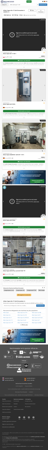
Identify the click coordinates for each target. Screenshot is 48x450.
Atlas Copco (6, 312)
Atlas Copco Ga (6, 315)
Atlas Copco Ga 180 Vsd (23, 317)
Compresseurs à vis (9, 290)
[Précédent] (3, 35)
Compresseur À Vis (31, 290)
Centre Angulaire (19, 386)
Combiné (31, 392)
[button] (46, 1)
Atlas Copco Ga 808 (36, 322)
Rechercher (43, 4)
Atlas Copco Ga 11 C (8, 320)
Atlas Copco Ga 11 (7, 317)
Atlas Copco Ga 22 (22, 320)
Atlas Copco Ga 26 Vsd (23, 322)
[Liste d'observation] (42, 1)
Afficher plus (24, 325)
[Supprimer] (37, 4)
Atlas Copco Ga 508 (36, 312)
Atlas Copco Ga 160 (22, 315)
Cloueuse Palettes (28, 386)
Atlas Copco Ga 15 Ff (22, 312)
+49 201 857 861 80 (9, 380)
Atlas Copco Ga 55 (36, 315)
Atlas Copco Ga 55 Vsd (37, 317)
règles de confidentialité (21, 446)
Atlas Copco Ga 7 (36, 320)
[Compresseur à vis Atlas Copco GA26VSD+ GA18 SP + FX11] (24, 136)
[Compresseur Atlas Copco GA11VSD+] (24, 85)
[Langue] (44, 1)
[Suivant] (44, 35)
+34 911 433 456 (30, 380)
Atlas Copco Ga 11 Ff (8, 322)
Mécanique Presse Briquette (21, 392)
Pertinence (41, 12)
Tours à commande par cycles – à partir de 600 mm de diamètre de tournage (24, 389)
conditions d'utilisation (35, 446)
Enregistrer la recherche (24, 295)
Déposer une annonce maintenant (37, 181)
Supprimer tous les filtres (30, 15)
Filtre (32, 10)
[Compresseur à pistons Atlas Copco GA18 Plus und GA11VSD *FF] (24, 252)
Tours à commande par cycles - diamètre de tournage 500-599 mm (18, 395)
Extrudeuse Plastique (39, 395)
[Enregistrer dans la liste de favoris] (44, 52)
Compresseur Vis (20, 290)
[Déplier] (24, 67)
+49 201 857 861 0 (31, 378)
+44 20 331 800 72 (9, 378)
